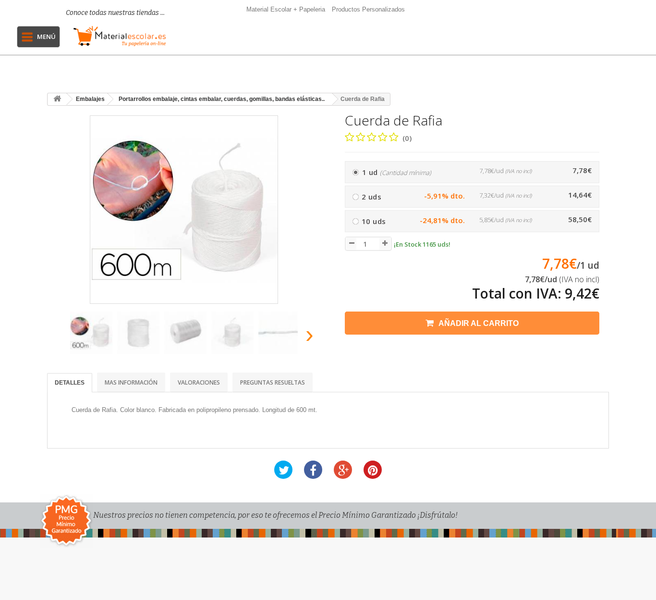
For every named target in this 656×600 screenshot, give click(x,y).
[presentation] (58, 337)
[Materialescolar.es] (120, 36)
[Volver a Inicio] (57, 99)
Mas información (131, 382)
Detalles (70, 382)
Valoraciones (199, 382)
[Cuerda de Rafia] (91, 332)
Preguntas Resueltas (272, 382)
